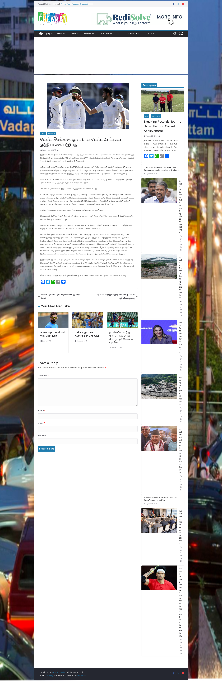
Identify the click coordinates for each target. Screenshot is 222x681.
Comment (43, 375)
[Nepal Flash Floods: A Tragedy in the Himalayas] (159, 286)
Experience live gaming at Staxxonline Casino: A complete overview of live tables (161, 168)
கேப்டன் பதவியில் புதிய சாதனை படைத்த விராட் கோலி (61, 296)
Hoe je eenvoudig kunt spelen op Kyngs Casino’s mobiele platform (161, 498)
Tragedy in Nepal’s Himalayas (180, 390)
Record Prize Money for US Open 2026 (180, 337)
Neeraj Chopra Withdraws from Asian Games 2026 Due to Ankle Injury (180, 602)
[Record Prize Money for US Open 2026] (159, 346)
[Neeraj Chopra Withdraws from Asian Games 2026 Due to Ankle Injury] (159, 611)
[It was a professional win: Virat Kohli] (53, 314)
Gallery (105, 33)
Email (41, 423)
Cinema (72, 33)
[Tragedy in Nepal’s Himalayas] (159, 399)
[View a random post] (181, 34)
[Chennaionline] (41, 34)
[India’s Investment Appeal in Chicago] (159, 536)
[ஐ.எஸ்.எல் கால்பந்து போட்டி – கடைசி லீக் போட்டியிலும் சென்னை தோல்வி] (122, 314)
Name (41, 410)
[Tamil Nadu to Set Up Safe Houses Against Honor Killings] (159, 215)
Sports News (156, 116)
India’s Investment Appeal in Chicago (180, 527)
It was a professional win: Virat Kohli (52, 334)
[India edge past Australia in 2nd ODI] (87, 314)
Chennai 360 (88, 33)
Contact (150, 33)
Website (42, 435)
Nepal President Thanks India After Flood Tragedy (180, 451)
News (59, 33)
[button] (51, 33)
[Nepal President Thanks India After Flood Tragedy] (159, 459)
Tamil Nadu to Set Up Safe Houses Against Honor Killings (75, 5)
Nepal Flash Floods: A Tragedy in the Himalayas (180, 277)
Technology (132, 33)
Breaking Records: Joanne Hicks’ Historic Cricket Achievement (162, 126)
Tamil (43, 133)
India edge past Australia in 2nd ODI (87, 334)
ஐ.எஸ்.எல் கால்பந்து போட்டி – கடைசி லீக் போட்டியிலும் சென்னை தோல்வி (121, 337)
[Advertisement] (111, 56)
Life (117, 33)
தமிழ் (48, 33)
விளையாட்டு (51, 133)
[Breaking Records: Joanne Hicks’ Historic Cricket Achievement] (162, 101)
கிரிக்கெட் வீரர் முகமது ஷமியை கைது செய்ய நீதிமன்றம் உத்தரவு (115, 296)
